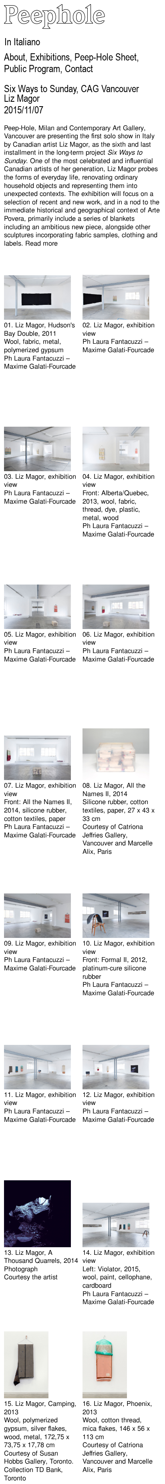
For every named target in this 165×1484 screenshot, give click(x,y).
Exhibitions (50, 57)
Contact (79, 69)
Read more (41, 243)
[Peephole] (54, 26)
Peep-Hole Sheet (105, 57)
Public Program (32, 69)
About (14, 57)
